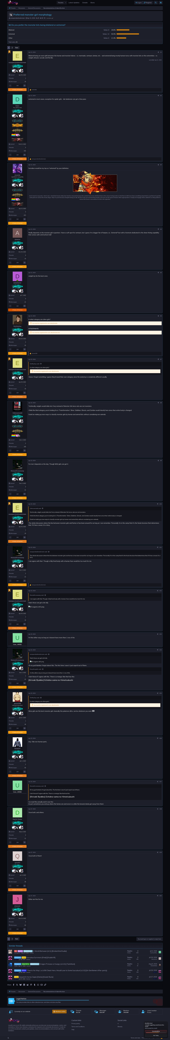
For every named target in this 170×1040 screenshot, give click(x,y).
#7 (161, 359)
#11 (161, 547)
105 (25, 446)
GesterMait (154, 965)
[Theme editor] (161, 2)
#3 (161, 164)
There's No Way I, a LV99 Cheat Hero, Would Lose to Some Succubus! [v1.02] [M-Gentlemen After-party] (67, 970)
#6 (161, 316)
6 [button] (106, 38)
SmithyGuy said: (35, 364)
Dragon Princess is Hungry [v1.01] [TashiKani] (57, 964)
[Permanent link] (74, 680)
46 (25, 724)
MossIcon (154, 959)
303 (25, 151)
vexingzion (17, 953)
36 (25, 345)
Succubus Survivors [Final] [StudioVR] (40, 957)
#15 (161, 693)
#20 (161, 895)
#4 (161, 229)
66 (25, 925)
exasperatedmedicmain (17, 18)
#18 (161, 809)
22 (25, 302)
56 (25, 767)
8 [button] (106, 30)
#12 (161, 590)
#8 (161, 402)
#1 (161, 52)
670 (25, 215)
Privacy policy (76, 1023)
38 (25, 881)
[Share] (158, 52)
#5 (161, 272)
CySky (16, 966)
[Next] (24, 85)
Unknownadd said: (35, 508)
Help (73, 1029)
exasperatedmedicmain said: (38, 552)
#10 (161, 504)
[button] (65, 2)
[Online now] (17, 281)
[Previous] (10, 85)
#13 (161, 634)
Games (32, 953)
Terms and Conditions (78, 1026)
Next (16, 47)
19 (25, 81)
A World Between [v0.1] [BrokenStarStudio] (50, 951)
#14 (161, 650)
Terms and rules (135, 1038)
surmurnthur (153, 952)
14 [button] (106, 34)
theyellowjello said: (35, 669)
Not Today (156, 1035)
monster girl (49, 18)
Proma (149, 1012)
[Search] (156, 2)
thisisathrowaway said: (37, 595)
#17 (161, 781)
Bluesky (120, 1026)
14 (25, 258)
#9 (161, 460)
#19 (161, 852)
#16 (161, 738)
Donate (156, 1031)
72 (25, 838)
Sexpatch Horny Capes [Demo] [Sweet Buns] (36, 977)
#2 (161, 95)
